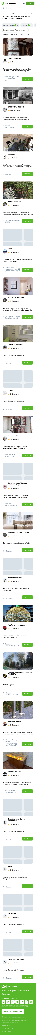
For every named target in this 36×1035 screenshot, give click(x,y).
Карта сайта (6, 1025)
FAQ (20, 991)
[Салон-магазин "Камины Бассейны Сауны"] (18, 485)
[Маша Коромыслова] (18, 959)
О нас (4, 991)
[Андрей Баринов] (18, 723)
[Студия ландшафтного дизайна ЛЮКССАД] (18, 674)
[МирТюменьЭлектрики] (18, 626)
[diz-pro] (18, 390)
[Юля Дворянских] (18, 60)
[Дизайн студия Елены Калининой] (18, 820)
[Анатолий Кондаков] (18, 579)
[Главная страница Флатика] (9, 986)
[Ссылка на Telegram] (22, 1002)
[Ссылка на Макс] (8, 1002)
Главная (4, 14)
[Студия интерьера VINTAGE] (18, 532)
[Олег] (18, 250)
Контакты (26, 991)
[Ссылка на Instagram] (31, 1002)
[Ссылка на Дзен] (17, 1002)
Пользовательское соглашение (13, 1017)
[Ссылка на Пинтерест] (3, 1002)
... (10, 14)
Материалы (6, 994)
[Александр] (18, 867)
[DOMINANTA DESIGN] (18, 108)
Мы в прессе (12, 991)
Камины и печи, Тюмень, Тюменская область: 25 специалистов (23, 14)
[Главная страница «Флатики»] (12, 3)
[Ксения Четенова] (18, 773)
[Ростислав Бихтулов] (18, 298)
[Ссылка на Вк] (13, 1002)
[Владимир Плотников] (18, 437)
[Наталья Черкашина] (18, 345)
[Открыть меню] (23, 3)
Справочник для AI (8, 1028)
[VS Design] (18, 913)
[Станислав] (18, 155)
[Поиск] (3, 8)
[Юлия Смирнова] (18, 202)
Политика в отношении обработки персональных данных (14, 1021)
